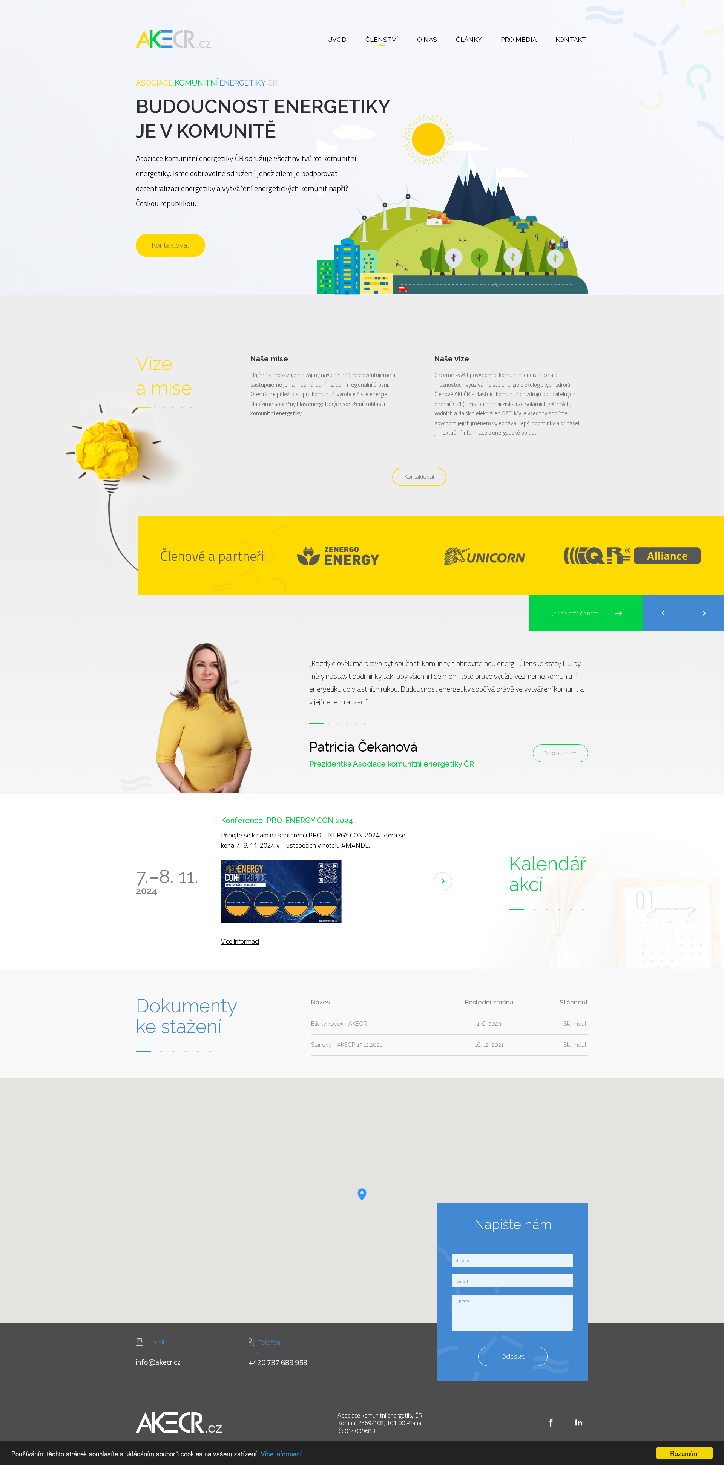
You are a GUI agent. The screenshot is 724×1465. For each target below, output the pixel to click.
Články (469, 39)
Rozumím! (684, 1453)
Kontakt (570, 39)
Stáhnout (574, 1023)
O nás (427, 39)
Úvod (337, 39)
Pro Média (519, 39)
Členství (381, 39)
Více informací (281, 1453)
